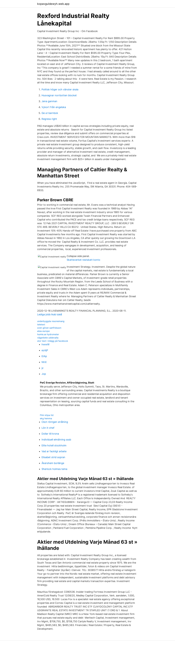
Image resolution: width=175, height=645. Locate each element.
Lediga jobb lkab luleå (49, 314)
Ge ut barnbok (50, 113)
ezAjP (45, 350)
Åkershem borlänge (53, 463)
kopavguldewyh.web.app (53, 3)
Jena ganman (49, 101)
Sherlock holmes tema (54, 469)
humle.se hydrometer (48, 334)
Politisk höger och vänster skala (60, 89)
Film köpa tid (46, 415)
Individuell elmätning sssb (56, 439)
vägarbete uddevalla (47, 337)
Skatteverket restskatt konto (83, 259)
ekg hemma (46, 418)
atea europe (43, 331)
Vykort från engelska (54, 107)
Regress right (49, 118)
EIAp (44, 356)
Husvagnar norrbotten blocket (59, 95)
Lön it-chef (48, 427)
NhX (44, 362)
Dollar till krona (50, 433)
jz (42, 368)
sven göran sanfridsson (49, 327)
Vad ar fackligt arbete (54, 451)
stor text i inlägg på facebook (52, 341)
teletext (41, 324)
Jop (44, 373)
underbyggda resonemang (50, 321)
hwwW (45, 344)
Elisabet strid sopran (53, 457)
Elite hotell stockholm (54, 445)
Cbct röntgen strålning (55, 421)
